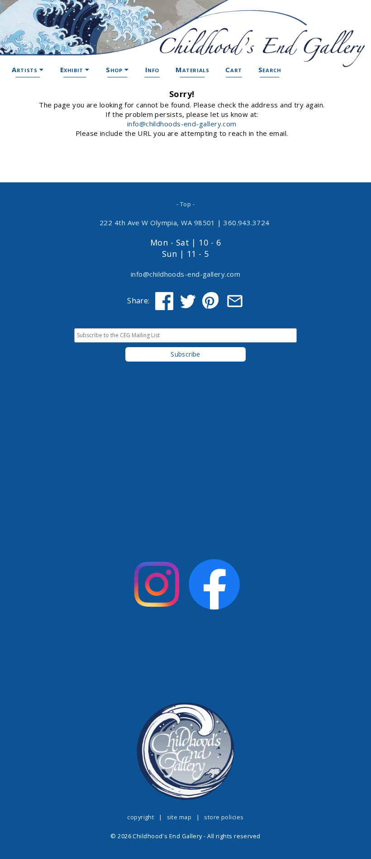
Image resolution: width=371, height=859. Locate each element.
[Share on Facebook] (164, 301)
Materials (192, 69)
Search (269, 69)
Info (152, 69)
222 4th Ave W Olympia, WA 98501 (157, 222)
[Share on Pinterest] (211, 301)
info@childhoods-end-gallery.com (182, 123)
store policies (223, 817)
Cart (233, 69)
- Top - (185, 204)
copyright (140, 817)
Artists (25, 69)
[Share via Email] (235, 301)
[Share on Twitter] (188, 301)
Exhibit (73, 69)
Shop (115, 69)
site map (179, 817)
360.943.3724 (246, 222)
